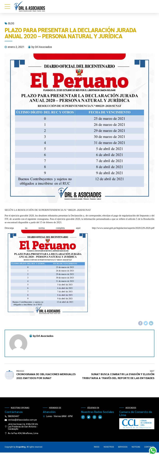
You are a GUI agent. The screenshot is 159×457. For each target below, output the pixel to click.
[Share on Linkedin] (151, 323)
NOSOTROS (109, 447)
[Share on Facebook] (140, 323)
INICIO (96, 447)
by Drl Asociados (42, 47)
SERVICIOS (122, 447)
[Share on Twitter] (146, 323)
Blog (11, 23)
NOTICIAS (136, 447)
